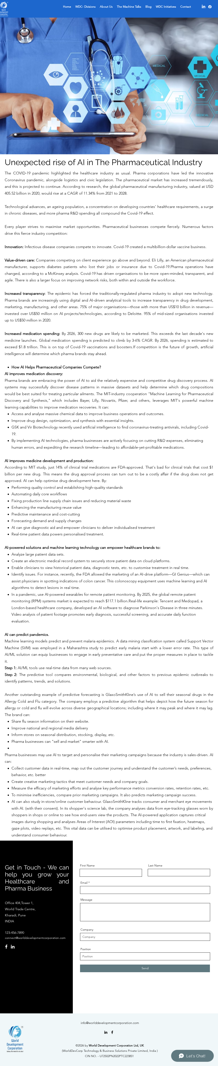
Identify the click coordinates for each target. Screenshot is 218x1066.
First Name (87, 865)
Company (86, 929)
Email (83, 882)
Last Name (155, 865)
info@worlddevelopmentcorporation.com (110, 1023)
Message (86, 899)
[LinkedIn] (203, 7)
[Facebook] (210, 7)
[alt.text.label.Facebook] (112, 1032)
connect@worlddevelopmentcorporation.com (35, 938)
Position (85, 949)
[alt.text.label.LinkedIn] (106, 1032)
